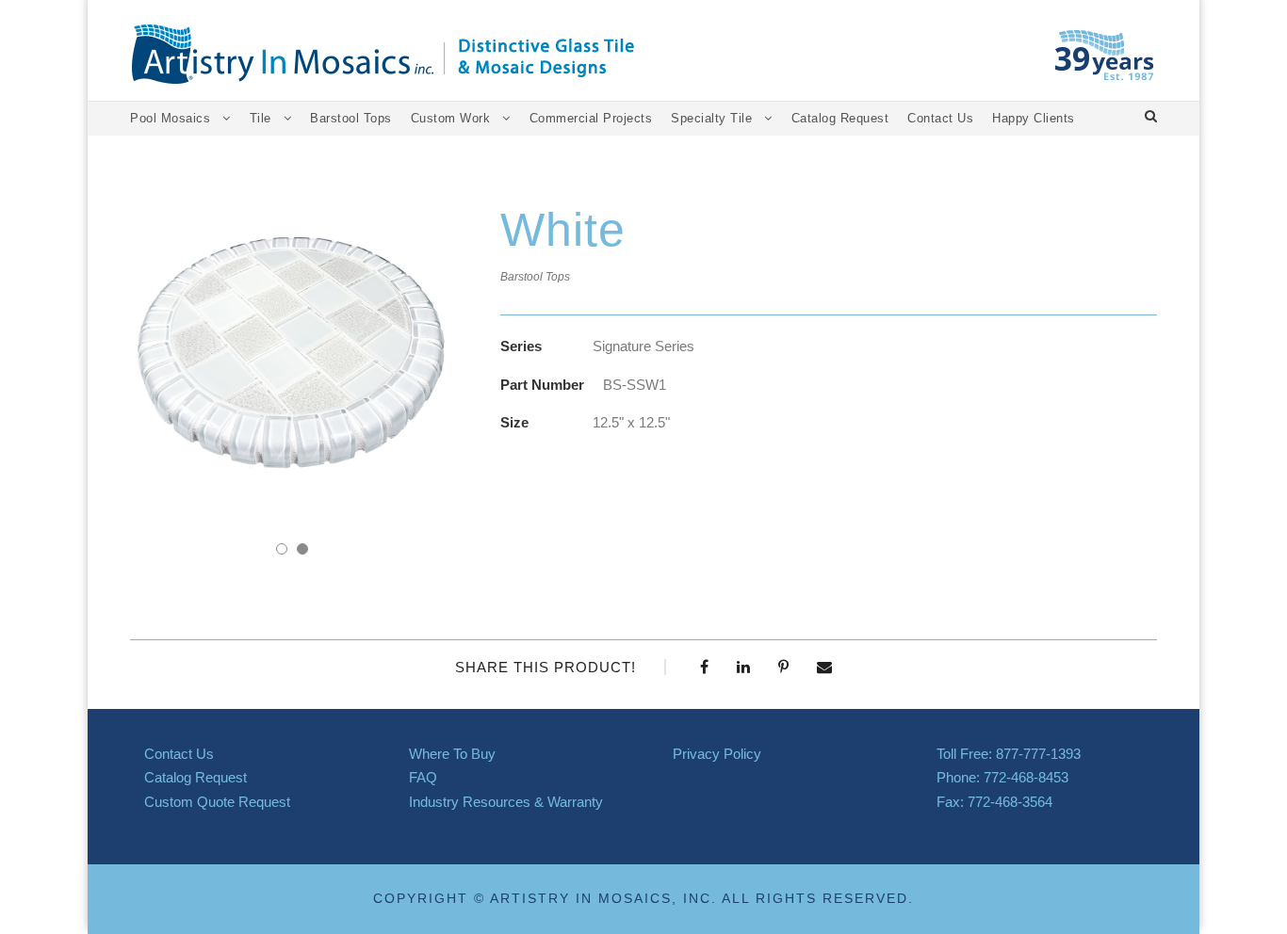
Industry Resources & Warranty (506, 802)
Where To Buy (452, 754)
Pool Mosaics (170, 118)
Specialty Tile (711, 118)
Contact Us (940, 118)
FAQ (423, 777)
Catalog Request (840, 118)
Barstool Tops (351, 118)
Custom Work (451, 118)
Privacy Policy (717, 754)
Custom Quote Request (217, 802)
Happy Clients (1033, 118)
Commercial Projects (591, 118)
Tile (260, 118)
